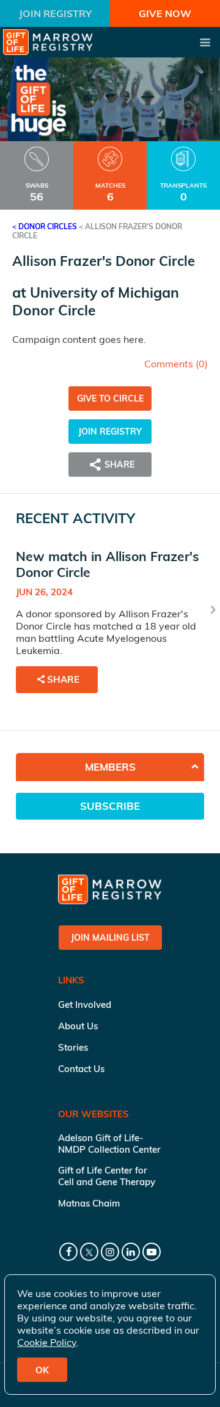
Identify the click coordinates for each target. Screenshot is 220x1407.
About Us (78, 1026)
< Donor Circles (44, 226)
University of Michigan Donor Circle (95, 301)
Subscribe (110, 805)
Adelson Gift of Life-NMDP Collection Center (109, 1143)
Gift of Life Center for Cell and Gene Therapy (106, 1176)
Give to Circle (110, 398)
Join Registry (55, 13)
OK (42, 1370)
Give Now (165, 13)
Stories (73, 1047)
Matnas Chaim (89, 1203)
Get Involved (84, 1004)
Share (63, 679)
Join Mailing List (110, 937)
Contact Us (81, 1069)
